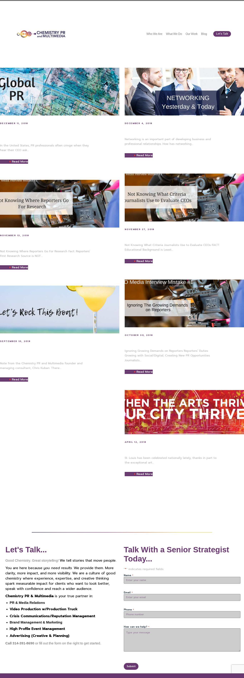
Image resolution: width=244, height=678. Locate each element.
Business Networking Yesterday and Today (182, 130)
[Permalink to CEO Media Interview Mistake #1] (184, 303)
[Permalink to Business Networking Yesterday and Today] (184, 91)
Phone (129, 610)
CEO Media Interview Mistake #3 (169, 236)
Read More (20, 161)
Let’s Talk (222, 33)
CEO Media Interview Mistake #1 (168, 342)
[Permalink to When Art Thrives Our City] (184, 412)
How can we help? (136, 627)
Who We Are (154, 33)
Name (128, 575)
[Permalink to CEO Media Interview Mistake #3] (184, 197)
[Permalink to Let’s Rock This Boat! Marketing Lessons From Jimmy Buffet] (59, 309)
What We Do (174, 33)
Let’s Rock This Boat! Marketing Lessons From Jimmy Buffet (54, 351)
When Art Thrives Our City (161, 449)
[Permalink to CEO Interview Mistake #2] (59, 203)
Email (128, 592)
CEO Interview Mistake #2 (35, 242)
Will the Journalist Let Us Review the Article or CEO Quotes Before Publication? (59, 133)
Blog (204, 33)
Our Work (192, 33)
